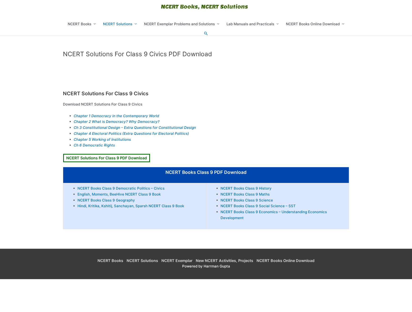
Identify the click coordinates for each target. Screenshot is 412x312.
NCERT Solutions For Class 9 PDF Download (106, 158)
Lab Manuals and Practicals (250, 24)
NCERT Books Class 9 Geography (106, 200)
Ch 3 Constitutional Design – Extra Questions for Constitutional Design (135, 127)
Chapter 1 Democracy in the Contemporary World (116, 116)
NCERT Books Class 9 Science (247, 200)
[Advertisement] (206, 75)
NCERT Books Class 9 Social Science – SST (258, 206)
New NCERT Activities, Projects (224, 260)
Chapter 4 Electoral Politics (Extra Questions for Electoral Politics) (131, 133)
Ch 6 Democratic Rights (94, 145)
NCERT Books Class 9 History (246, 188)
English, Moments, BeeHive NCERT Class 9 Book (119, 194)
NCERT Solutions (117, 24)
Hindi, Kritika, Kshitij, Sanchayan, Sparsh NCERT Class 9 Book (130, 206)
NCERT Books (79, 24)
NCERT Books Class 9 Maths (245, 194)
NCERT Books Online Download (313, 24)
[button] (206, 33)
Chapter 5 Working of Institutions (102, 139)
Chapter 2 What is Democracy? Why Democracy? (117, 121)
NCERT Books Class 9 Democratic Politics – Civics (121, 188)
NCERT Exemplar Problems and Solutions (179, 24)
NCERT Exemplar (176, 260)
